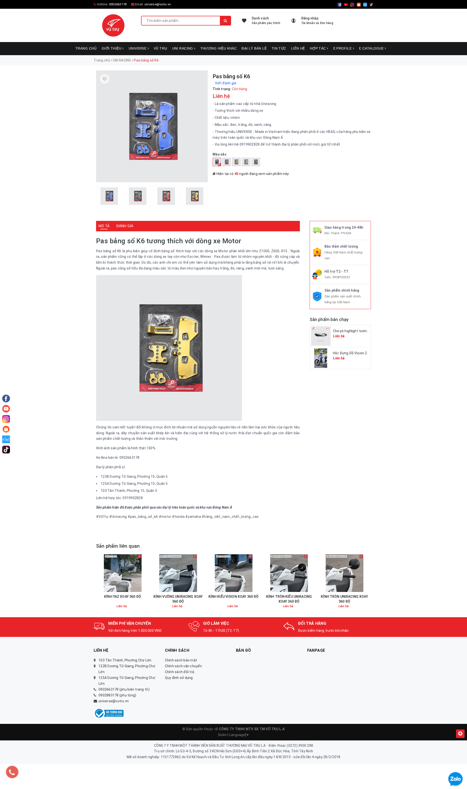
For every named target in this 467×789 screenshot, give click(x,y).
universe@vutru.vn (157, 4)
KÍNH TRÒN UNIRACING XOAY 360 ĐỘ (344, 599)
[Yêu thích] (104, 79)
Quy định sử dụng (179, 678)
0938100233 (341, 277)
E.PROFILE (343, 48)
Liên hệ (298, 48)
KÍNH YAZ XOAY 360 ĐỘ (122, 596)
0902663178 (118, 4)
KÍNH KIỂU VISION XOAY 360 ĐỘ (233, 596)
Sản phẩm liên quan (118, 546)
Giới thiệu (112, 48)
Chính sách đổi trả (179, 672)
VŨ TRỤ (160, 48)
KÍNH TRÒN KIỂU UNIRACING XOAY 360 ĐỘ (289, 599)
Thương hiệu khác (218, 48)
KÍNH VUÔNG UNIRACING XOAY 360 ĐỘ (178, 599)
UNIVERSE (138, 48)
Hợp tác (318, 48)
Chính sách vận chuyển (183, 666)
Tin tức (279, 48)
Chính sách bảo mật (181, 660)
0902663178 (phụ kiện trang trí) (124, 689)
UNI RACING (183, 48)
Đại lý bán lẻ (254, 48)
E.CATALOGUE (372, 48)
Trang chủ (86, 48)
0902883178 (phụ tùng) (117, 695)
